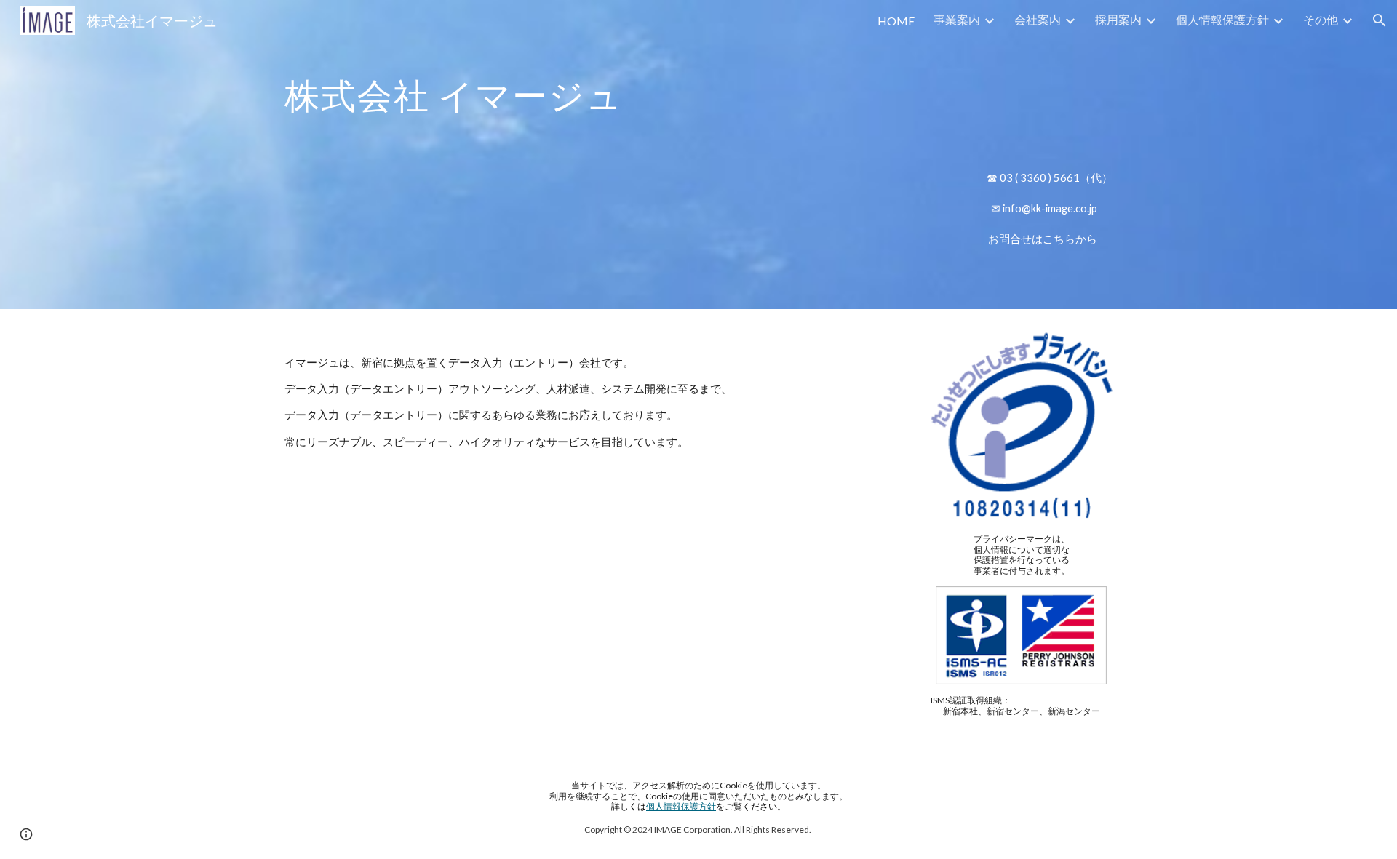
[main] (698, 98)
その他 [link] (1320, 19)
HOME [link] (896, 21)
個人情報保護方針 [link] (1222, 19)
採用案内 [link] (1118, 19)
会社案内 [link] (1037, 19)
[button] (1379, 20)
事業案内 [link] (957, 19)
